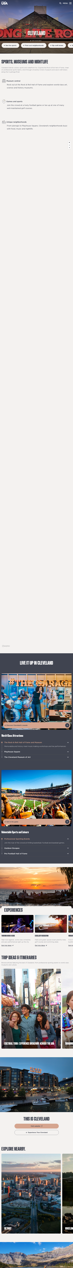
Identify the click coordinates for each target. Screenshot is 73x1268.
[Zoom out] (69, 145)
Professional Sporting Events (17, 839)
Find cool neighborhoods (31, 45)
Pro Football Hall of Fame (15, 853)
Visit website (35, 1126)
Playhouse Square (12, 751)
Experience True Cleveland (38, 1132)
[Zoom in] (69, 142)
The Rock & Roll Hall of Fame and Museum (23, 742)
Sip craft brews (55, 45)
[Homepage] (4, 4)
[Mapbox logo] (6, 646)
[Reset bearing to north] (69, 147)
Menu (65, 3)
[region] (36, 393)
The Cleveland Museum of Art (17, 757)
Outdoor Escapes (11, 848)
